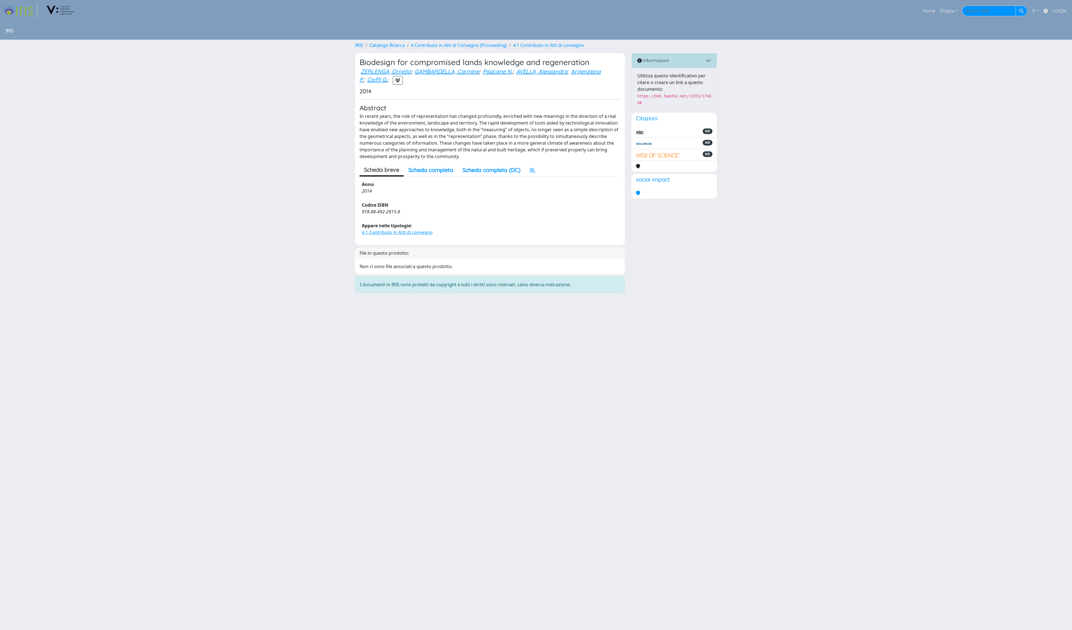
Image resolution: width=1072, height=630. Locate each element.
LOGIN (1059, 11)
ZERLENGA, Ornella (386, 71)
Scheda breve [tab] (381, 169)
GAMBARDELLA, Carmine (447, 71)
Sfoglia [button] (947, 11)
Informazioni (655, 60)
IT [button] (1034, 11)
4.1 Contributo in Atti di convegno (548, 45)
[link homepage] (20, 10)
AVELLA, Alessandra (541, 71)
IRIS (359, 45)
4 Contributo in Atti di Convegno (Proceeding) (459, 45)
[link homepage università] (60, 10)
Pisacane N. (498, 71)
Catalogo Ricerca (387, 45)
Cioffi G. (377, 79)
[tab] (532, 170)
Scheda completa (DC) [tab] (491, 169)
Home (928, 11)
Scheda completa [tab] (430, 169)
